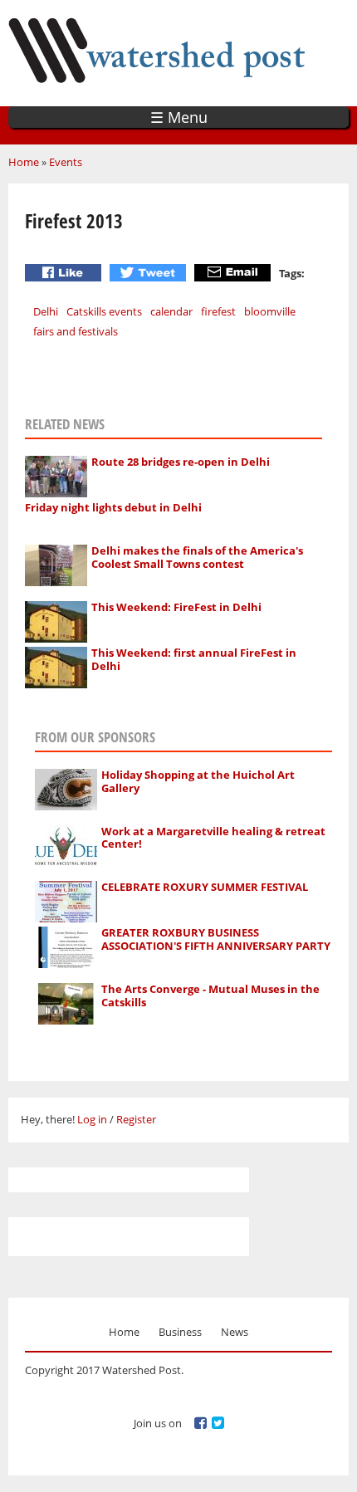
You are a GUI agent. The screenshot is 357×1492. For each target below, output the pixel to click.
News (234, 1331)
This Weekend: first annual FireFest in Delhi (193, 659)
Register (136, 1119)
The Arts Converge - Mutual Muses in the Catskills (210, 995)
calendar (171, 311)
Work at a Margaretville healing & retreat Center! (213, 838)
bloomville (270, 311)
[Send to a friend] (234, 272)
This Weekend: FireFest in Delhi (176, 606)
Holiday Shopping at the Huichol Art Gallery (198, 781)
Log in (92, 1119)
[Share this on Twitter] (150, 272)
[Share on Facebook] (65, 272)
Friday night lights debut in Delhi (113, 507)
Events (65, 161)
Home (23, 161)
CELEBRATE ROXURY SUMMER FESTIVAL (204, 886)
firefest (218, 311)
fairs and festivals (75, 331)
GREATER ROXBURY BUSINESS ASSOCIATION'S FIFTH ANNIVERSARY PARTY (215, 939)
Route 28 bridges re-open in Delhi (180, 461)
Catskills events (104, 311)
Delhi (45, 311)
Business (180, 1331)
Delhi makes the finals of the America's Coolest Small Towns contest (197, 557)
